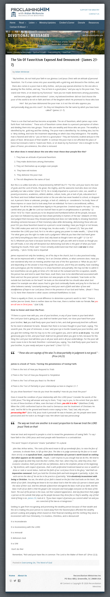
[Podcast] (11, 580)
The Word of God (44, 562)
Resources (94, 22)
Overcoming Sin (54, 52)
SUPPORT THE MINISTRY (89, 10)
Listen (32, 22)
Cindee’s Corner (66, 22)
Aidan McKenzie (22, 71)
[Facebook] (19, 580)
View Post (66, 52)
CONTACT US (94, 14)
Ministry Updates (47, 22)
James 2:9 (32, 498)
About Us (22, 575)
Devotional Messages (22, 52)
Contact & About (18, 27)
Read (21, 22)
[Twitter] (15, 580)
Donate (81, 22)
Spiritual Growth (39, 52)
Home (12, 22)
